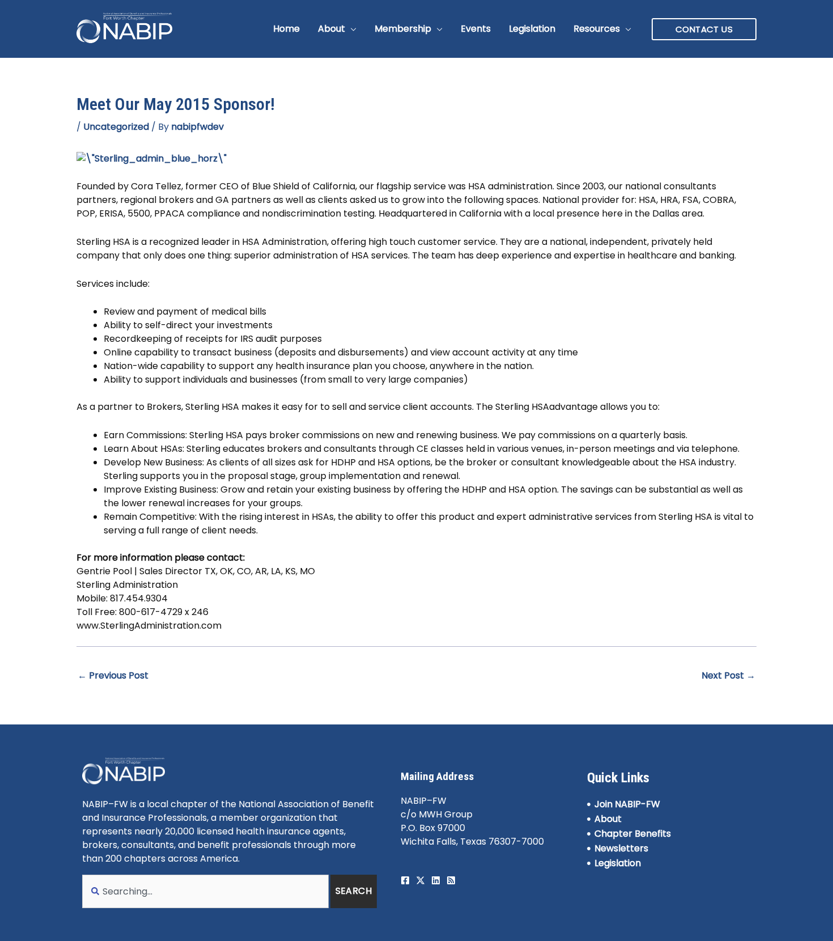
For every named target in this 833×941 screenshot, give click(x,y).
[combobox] (205, 891)
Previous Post (113, 675)
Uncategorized (116, 126)
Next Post (728, 675)
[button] (350, 28)
